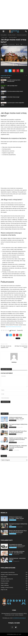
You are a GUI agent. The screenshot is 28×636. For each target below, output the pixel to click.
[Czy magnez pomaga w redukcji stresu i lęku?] (4, 426)
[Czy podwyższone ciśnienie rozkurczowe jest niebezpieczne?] (4, 546)
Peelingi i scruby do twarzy (7, 587)
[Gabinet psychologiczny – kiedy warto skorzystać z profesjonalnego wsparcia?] (4, 447)
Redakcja (5, 44)
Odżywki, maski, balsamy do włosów (9, 574)
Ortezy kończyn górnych (13, 37)
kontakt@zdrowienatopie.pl (19, 618)
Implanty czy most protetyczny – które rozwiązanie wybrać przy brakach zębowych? (18, 439)
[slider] (5, 330)
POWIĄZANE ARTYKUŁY (6, 75)
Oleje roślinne (4, 576)
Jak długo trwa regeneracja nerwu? (21, 346)
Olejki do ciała (4, 589)
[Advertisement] (14, 15)
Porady (10, 450)
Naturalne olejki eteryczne (7, 578)
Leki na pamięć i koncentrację (8, 572)
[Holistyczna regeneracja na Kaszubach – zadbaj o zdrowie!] (4, 419)
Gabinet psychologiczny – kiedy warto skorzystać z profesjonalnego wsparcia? (18, 447)
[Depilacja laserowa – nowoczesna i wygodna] (4, 560)
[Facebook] (12, 627)
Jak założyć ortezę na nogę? (13, 97)
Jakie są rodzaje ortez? (12, 85)
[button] (26, 31)
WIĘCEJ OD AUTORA (5, 77)
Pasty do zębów (4, 583)
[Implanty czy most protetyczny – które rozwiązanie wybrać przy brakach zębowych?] (4, 439)
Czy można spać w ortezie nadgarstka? (15, 102)
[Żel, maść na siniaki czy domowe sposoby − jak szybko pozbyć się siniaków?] (4, 553)
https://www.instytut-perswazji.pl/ (13, 326)
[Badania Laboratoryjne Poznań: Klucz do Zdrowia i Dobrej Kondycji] (4, 432)
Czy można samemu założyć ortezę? (15, 91)
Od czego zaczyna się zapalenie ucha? (6, 346)
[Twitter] (15, 627)
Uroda (10, 554)
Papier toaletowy (5, 585)
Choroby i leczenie (4, 37)
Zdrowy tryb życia (12, 420)
